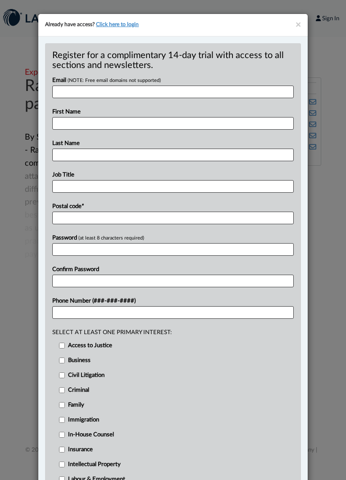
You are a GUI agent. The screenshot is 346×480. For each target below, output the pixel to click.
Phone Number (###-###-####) (94, 301)
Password (98, 238)
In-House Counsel (91, 435)
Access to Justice (90, 346)
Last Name (66, 143)
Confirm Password (75, 269)
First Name (66, 112)
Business (79, 360)
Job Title (63, 175)
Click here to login (117, 24)
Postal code (68, 206)
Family (76, 405)
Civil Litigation (86, 375)
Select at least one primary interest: (112, 332)
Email (106, 80)
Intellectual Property (94, 464)
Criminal (78, 390)
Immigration (83, 420)
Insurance (80, 450)
